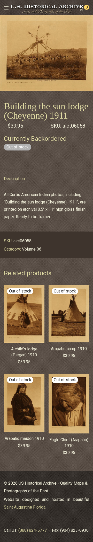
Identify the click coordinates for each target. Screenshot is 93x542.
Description (14, 178)
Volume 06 (31, 249)
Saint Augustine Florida (24, 507)
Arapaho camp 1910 (69, 348)
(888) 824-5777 (32, 530)
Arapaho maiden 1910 (24, 438)
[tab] (46, 179)
